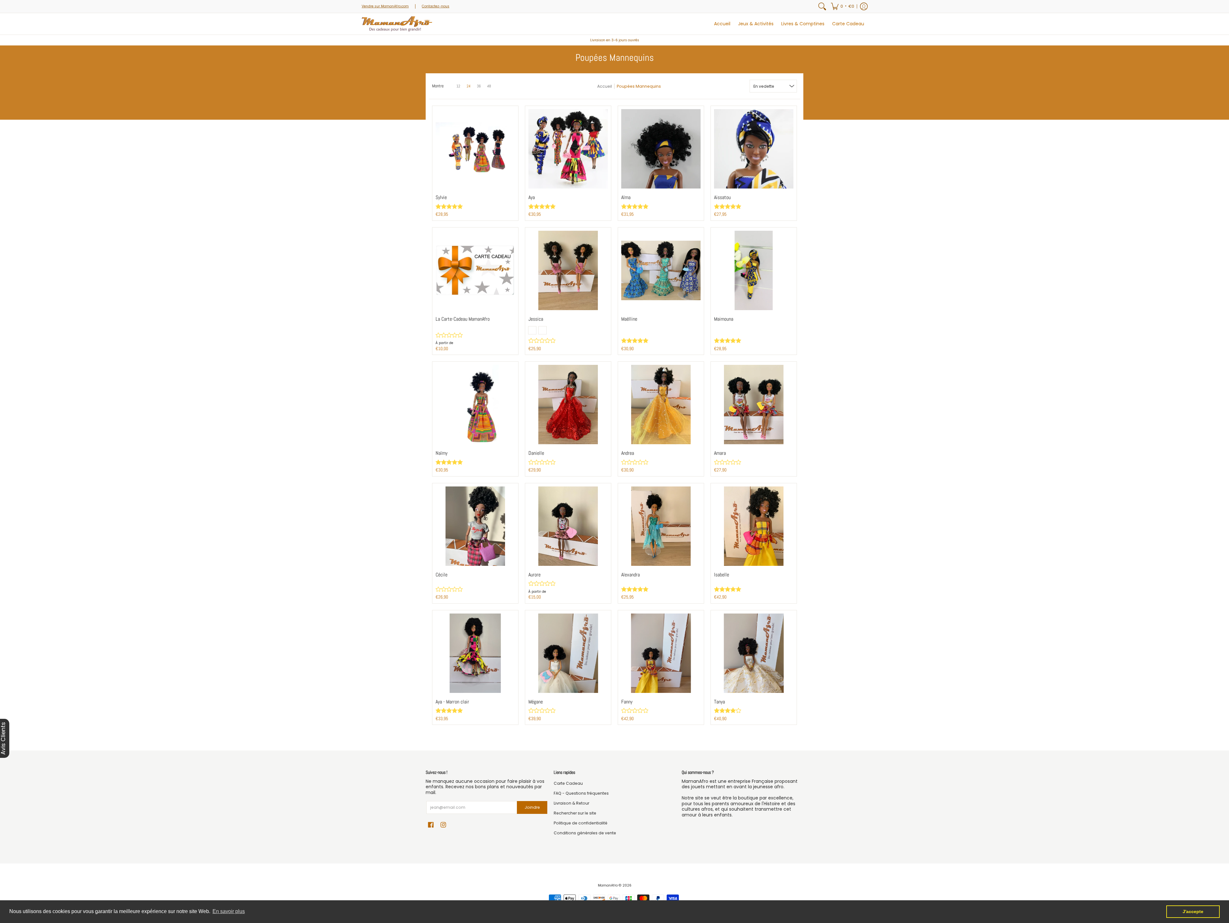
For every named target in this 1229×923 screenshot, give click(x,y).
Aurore (534, 575)
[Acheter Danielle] (568, 404)
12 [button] (458, 86)
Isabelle (721, 575)
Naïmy (441, 453)
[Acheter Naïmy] (475, 404)
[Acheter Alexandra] (661, 526)
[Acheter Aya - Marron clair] (475, 653)
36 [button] (479, 86)
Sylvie (441, 197)
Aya (531, 197)
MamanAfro (608, 885)
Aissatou (722, 197)
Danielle (536, 453)
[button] (842, 6)
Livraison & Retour (571, 803)
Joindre (532, 807)
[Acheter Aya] (568, 149)
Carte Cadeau (568, 783)
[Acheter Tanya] (753, 653)
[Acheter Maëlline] (661, 270)
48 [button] (489, 86)
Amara (720, 453)
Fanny (626, 702)
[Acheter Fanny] (661, 653)
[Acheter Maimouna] (753, 270)
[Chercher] (822, 6)
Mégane (535, 702)
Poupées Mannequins (639, 86)
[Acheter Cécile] (475, 526)
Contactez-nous (435, 6)
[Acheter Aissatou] (753, 149)
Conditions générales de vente (585, 833)
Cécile (441, 575)
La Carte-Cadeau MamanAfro (463, 319)
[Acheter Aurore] (568, 526)
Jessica (535, 319)
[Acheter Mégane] (568, 653)
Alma (626, 197)
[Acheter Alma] (661, 149)
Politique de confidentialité (580, 823)
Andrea (627, 453)
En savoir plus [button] (229, 911)
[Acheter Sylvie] (475, 149)
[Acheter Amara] (753, 404)
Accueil (604, 86)
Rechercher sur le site (575, 813)
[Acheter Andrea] (661, 404)
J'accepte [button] (1193, 911)
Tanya (719, 702)
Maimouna (723, 319)
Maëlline (629, 319)
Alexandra (630, 575)
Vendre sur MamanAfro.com (385, 6)
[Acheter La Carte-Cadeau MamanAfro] (475, 270)
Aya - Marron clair (452, 702)
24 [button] (468, 86)
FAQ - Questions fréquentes (581, 793)
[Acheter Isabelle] (753, 526)
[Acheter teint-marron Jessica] (568, 270)
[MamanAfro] (397, 24)
